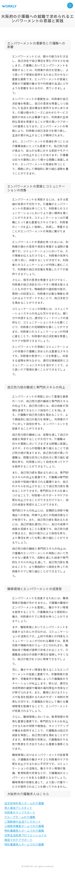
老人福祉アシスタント (18, 808)
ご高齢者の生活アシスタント (22, 821)
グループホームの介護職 (19, 817)
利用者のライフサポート (20, 812)
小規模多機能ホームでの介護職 (24, 826)
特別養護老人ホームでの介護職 (24, 830)
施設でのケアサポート (18, 840)
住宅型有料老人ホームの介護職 (24, 803)
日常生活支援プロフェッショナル (25, 835)
